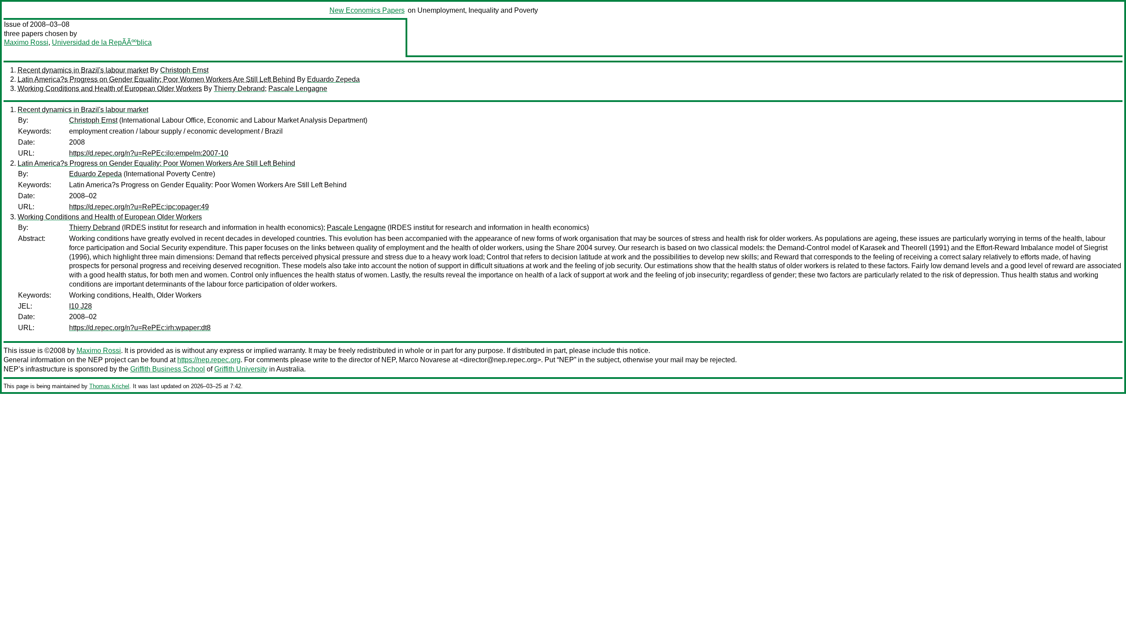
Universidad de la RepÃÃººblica (102, 42)
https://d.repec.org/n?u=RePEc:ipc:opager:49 (139, 207)
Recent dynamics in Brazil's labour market (83, 70)
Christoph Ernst (184, 70)
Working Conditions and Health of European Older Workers (110, 88)
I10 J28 (80, 306)
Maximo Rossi (26, 42)
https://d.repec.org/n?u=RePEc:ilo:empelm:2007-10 (148, 153)
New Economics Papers (367, 10)
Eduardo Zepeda (333, 79)
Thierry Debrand (239, 88)
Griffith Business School (167, 369)
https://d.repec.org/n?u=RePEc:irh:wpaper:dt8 (140, 327)
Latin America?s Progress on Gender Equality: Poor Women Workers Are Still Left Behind (156, 79)
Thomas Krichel (109, 386)
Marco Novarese (424, 360)
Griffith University (240, 369)
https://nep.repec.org (209, 360)
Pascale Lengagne (297, 88)
